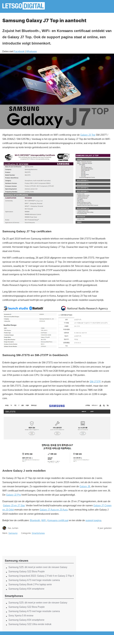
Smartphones (38, 533)
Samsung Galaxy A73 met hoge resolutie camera (34, 580)
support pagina (93, 520)
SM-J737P (95, 381)
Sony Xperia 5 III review (20, 615)
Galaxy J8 (85, 486)
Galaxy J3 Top (87, 135)
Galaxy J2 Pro (13, 495)
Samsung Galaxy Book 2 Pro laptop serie (30, 584)
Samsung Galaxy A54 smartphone (26, 588)
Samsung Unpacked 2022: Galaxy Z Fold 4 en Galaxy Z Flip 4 (41, 576)
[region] (39, 542)
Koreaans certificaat (57, 520)
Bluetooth (35, 520)
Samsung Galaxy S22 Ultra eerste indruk (29, 624)
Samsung (13, 533)
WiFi (43, 520)
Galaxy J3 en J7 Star (14, 505)
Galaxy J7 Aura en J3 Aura (54, 509)
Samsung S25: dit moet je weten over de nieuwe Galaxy (37, 567)
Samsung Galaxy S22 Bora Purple (26, 571)
